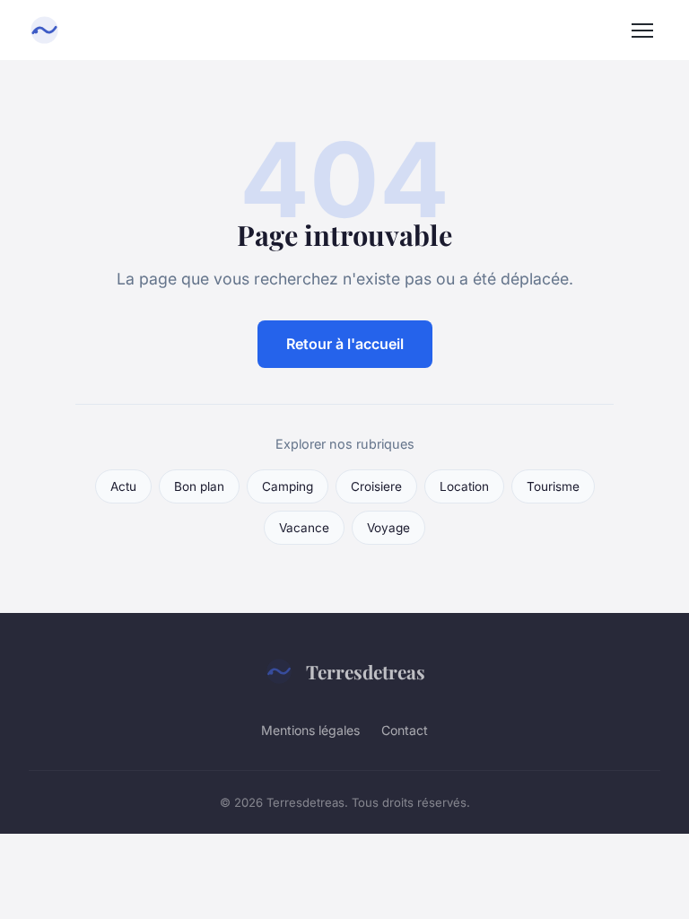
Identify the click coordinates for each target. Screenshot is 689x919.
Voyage (388, 528)
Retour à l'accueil (345, 344)
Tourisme (553, 486)
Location (464, 486)
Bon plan (199, 486)
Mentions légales (310, 730)
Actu (123, 486)
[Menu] (642, 30)
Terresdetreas (365, 671)
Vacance (304, 528)
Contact (404, 730)
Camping (287, 486)
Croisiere (376, 486)
